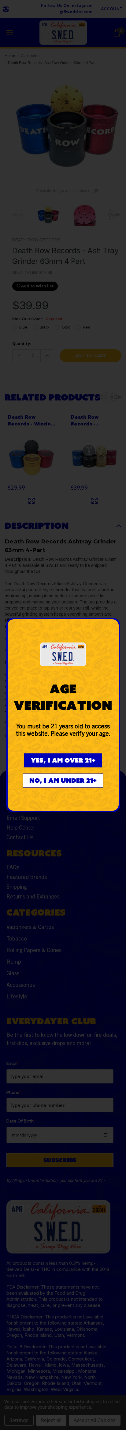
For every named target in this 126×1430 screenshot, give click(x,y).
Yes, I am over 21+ (63, 760)
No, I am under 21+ (63, 780)
